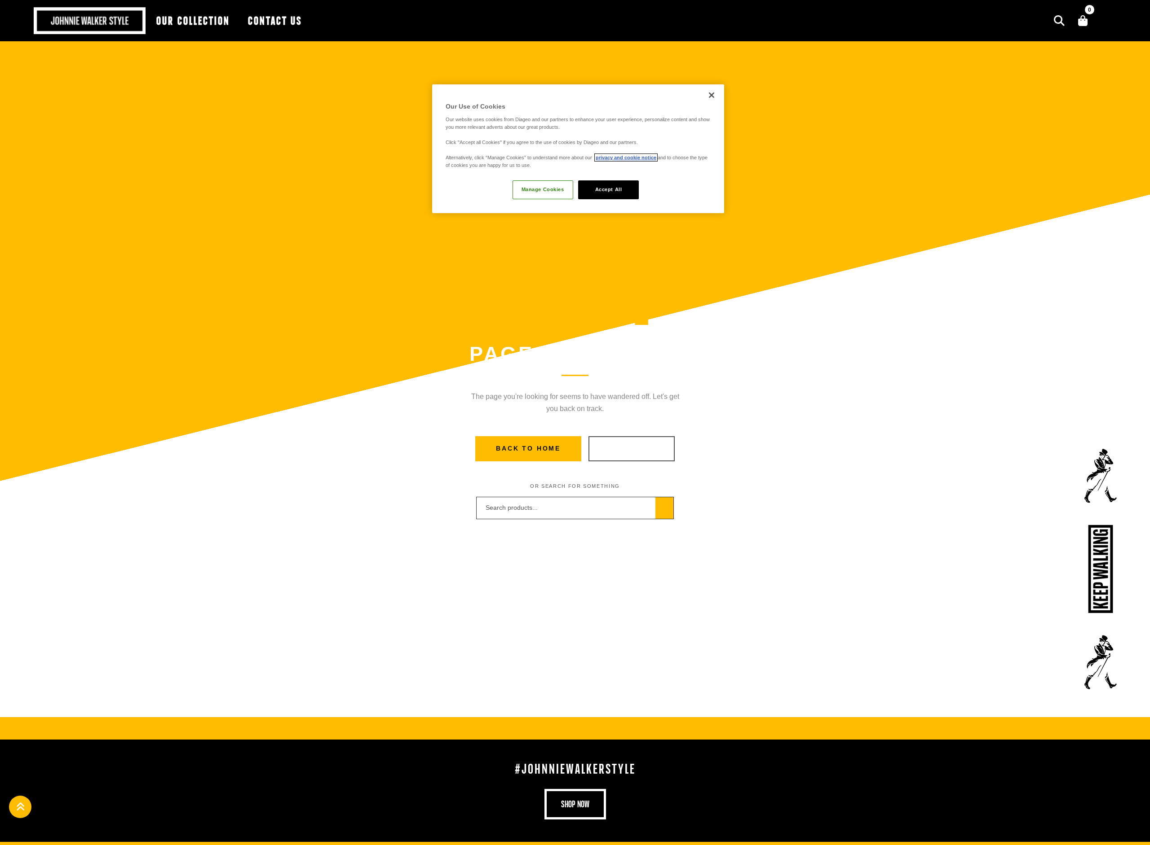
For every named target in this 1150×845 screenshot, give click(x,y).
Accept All (608, 189)
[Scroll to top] (20, 807)
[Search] (1059, 21)
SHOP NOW (631, 448)
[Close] (711, 95)
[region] (578, 148)
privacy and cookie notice (626, 157)
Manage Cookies (543, 189)
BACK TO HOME (528, 448)
